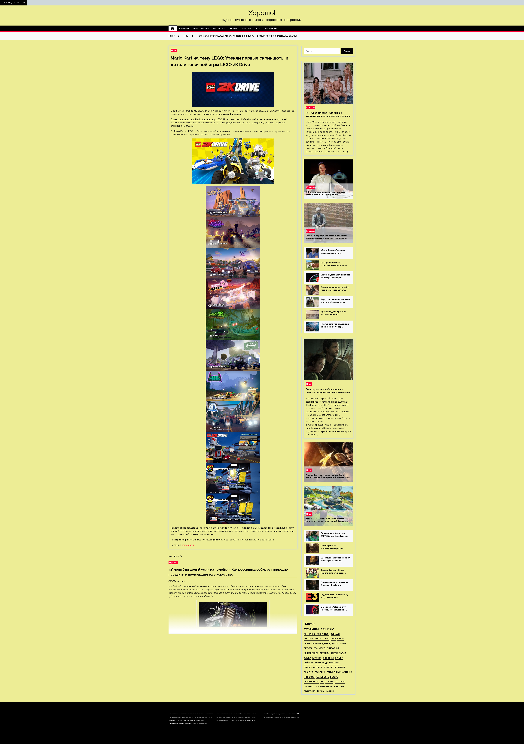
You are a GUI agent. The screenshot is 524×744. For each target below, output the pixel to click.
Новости (184, 28)
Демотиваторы (201, 28)
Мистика (246, 28)
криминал (328, 658)
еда (315, 648)
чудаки (330, 691)
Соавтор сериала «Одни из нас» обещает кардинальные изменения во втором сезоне (328, 391)
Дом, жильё (327, 629)
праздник (320, 672)
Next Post (174, 556)
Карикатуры (219, 28)
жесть (322, 648)
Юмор (340, 639)
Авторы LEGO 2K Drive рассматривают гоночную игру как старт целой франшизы (327, 520)
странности (310, 686)
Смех (333, 639)
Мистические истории (316, 639)
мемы (318, 663)
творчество (337, 686)
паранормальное (313, 667)
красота (316, 658)
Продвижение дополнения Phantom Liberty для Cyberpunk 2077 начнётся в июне (334, 584)
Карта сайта (271, 28)
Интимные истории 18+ (316, 634)
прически (309, 677)
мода (325, 663)
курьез (339, 658)
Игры (257, 28)
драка (343, 643)
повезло (328, 667)
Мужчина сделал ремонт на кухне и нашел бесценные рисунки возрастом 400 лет (333, 313)
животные (333, 648)
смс (322, 682)
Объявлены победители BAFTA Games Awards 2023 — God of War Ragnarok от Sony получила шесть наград (335, 535)
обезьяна (334, 663)
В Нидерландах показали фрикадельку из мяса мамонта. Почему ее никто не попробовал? (325, 193)
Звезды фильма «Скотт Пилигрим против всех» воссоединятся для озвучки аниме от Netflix (334, 571)
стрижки (323, 686)
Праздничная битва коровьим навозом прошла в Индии (334, 264)
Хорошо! (262, 13)
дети (325, 643)
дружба (308, 648)
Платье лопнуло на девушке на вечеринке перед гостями (335, 325)
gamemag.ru (188, 545)
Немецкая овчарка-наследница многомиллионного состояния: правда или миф (328, 115)
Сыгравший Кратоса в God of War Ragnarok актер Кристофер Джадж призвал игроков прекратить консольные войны (335, 559)
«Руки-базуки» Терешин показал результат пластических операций (333, 252)
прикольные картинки (339, 672)
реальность (322, 677)
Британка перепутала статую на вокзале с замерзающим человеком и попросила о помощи (327, 237)
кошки (307, 658)
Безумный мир (312, 629)
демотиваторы (312, 643)
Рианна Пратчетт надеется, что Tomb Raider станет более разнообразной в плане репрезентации (328, 476)
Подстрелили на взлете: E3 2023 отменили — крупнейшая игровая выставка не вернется (334, 596)
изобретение (311, 653)
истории (324, 653)
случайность (311, 682)
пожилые (339, 667)
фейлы (320, 691)
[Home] (173, 28)
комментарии (338, 653)
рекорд (334, 677)
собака (329, 682)
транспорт (309, 691)
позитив (308, 672)
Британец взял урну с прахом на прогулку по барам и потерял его (335, 276)
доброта (334, 643)
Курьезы (234, 28)
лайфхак (308, 663)
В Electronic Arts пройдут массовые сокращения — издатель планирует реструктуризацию (333, 608)
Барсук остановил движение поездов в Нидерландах (335, 300)
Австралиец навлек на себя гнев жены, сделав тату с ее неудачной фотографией (335, 288)
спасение (340, 682)
